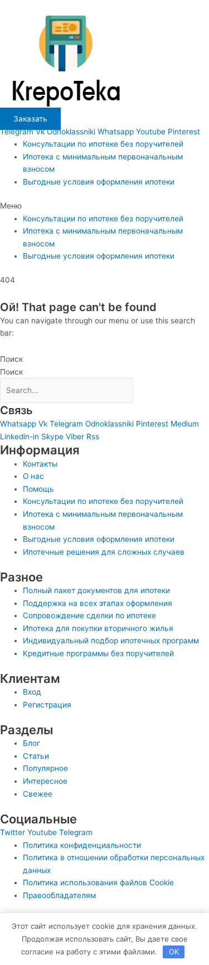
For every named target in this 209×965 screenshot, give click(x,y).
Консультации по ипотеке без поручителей (103, 143)
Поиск (11, 359)
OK (174, 951)
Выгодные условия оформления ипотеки (98, 181)
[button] (104, 206)
